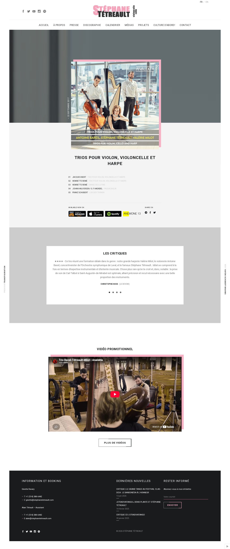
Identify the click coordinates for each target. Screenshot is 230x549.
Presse (74, 25)
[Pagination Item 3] (117, 292)
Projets (143, 25)
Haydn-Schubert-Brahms (225, 281)
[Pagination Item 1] (109, 292)
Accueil (44, 25)
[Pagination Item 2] (113, 292)
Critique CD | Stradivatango (130, 515)
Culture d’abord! (164, 25)
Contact (185, 25)
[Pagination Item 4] (120, 292)
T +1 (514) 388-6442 (33, 496)
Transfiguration (5, 274)
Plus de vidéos (115, 442)
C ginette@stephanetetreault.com (39, 500)
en (207, 2)
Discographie (92, 25)
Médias (129, 25)
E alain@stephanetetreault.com (37, 518)
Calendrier (113, 25)
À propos (59, 25)
